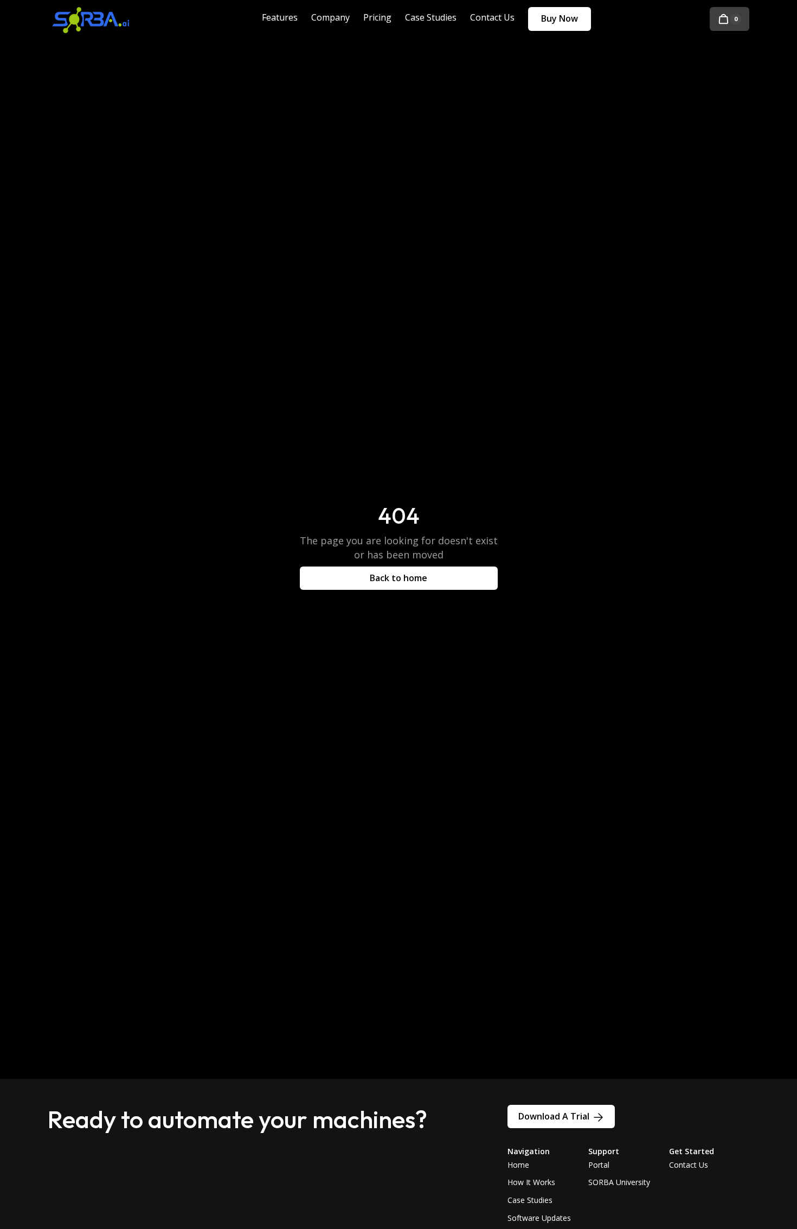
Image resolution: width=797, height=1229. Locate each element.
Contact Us (688, 1165)
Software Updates (539, 1218)
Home (518, 1165)
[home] (99, 19)
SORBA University (619, 1182)
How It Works (531, 1182)
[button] (729, 19)
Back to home (398, 578)
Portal (598, 1165)
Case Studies (529, 1200)
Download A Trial (553, 1116)
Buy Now (559, 18)
